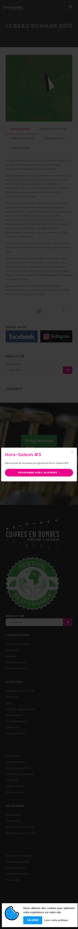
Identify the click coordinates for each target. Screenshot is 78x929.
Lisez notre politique (56, 920)
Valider (32, 920)
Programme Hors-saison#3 (38, 472)
